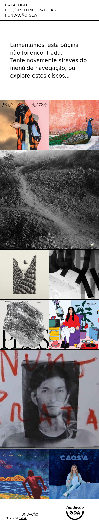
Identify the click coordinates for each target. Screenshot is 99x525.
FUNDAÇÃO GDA (29, 516)
